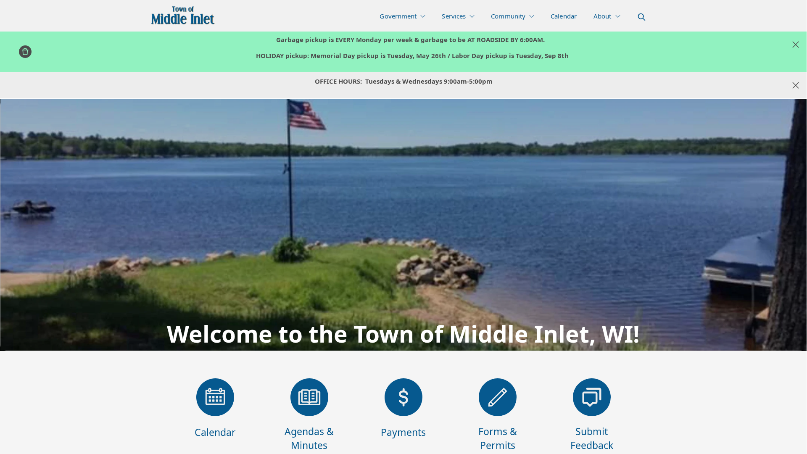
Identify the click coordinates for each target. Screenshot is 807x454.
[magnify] (641, 17)
